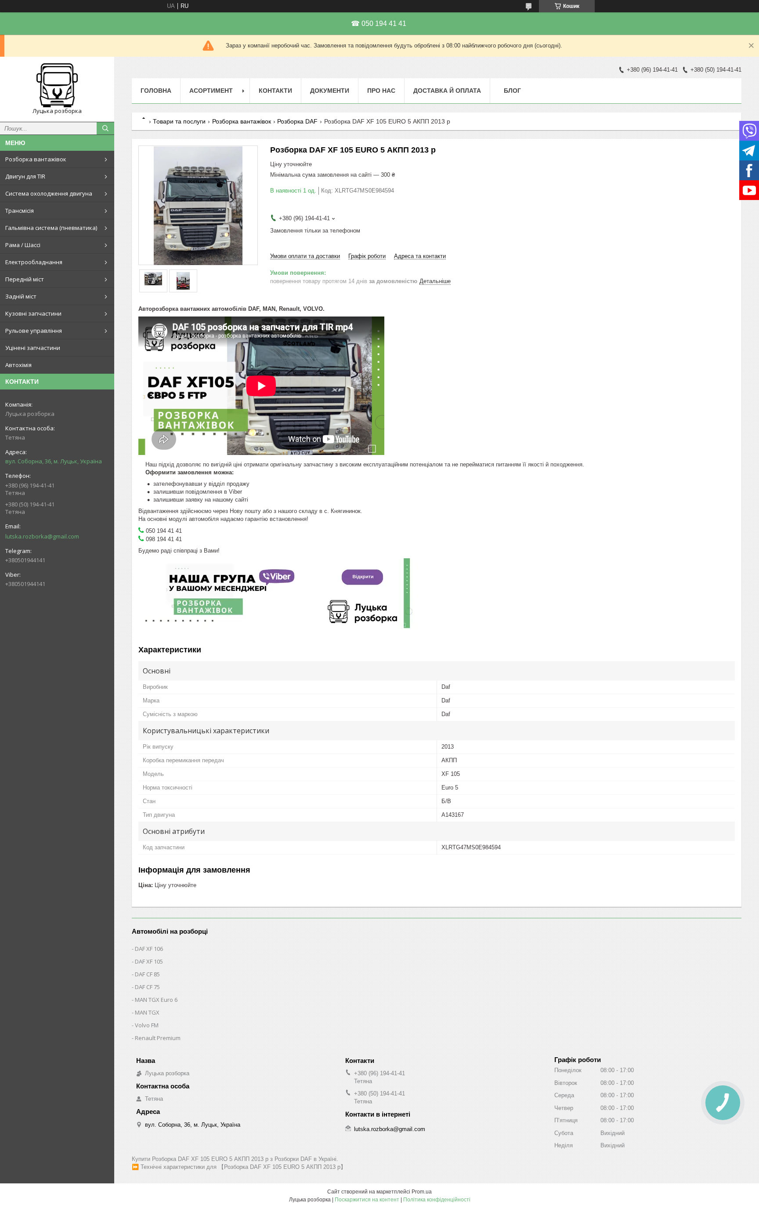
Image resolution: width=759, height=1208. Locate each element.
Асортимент (211, 90)
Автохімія (18, 365)
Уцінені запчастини (32, 348)
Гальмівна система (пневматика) (51, 228)
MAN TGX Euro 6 (156, 1000)
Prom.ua (422, 1192)
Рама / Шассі (22, 245)
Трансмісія (19, 211)
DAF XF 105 (149, 961)
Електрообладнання (33, 262)
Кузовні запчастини (33, 313)
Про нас (381, 90)
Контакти (275, 90)
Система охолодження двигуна (48, 193)
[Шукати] (105, 128)
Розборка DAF (297, 121)
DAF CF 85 (147, 974)
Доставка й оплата (447, 90)
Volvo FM (147, 1025)
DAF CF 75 (147, 987)
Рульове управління (33, 331)
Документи (329, 90)
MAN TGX (147, 1012)
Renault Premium (158, 1038)
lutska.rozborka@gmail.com (42, 536)
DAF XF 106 (149, 949)
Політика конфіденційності (436, 1200)
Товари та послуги (179, 121)
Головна (156, 90)
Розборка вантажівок (35, 159)
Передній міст (24, 279)
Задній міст (20, 296)
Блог (512, 90)
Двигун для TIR (25, 176)
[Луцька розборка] (57, 85)
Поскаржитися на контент (367, 1200)
